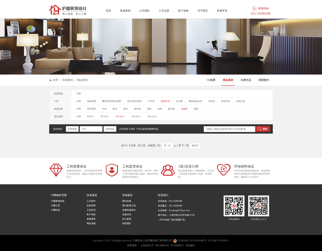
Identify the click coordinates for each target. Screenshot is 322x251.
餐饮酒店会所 (195, 101)
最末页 (195, 145)
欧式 (115, 109)
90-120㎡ (105, 116)
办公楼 (179, 101)
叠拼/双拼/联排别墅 (111, 101)
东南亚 (184, 109)
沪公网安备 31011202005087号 (191, 240)
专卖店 (211, 101)
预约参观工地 (129, 205)
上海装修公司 (147, 245)
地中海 (137, 109)
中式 (104, 109)
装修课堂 (91, 219)
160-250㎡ (136, 116)
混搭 (149, 109)
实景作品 (246, 80)
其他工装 (240, 101)
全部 (78, 93)
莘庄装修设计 (177, 245)
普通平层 (165, 101)
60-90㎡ (90, 116)
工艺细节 (91, 201)
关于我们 (203, 10)
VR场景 (210, 80)
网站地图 (91, 223)
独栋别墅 (91, 101)
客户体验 (183, 10)
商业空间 (225, 101)
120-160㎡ (120, 116)
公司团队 (144, 10)
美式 (125, 109)
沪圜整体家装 (57, 201)
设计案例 (126, 219)
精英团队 (126, 223)
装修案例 (125, 10)
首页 (108, 10)
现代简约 (91, 109)
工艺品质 (164, 10)
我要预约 (264, 80)
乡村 (159, 109)
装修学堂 (222, 10)
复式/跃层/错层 (134, 101)
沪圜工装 (55, 205)
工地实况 (91, 210)
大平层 (151, 101)
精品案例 (228, 80)
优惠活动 (126, 214)
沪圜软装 (55, 210)
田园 (196, 109)
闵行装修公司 (162, 245)
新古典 (171, 109)
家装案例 (190, 245)
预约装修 (126, 201)
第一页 (167, 145)
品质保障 (91, 205)
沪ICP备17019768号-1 (218, 240)
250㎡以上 (152, 116)
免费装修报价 (129, 210)
